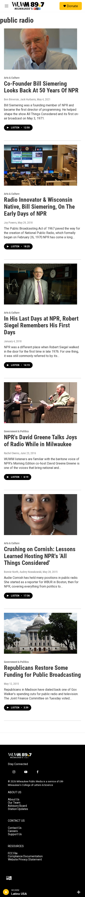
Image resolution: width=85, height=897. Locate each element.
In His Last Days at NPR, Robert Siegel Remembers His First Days (41, 325)
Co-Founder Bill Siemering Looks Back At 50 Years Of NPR (41, 87)
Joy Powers (10, 222)
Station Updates (18, 809)
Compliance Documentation (25, 856)
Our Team (14, 802)
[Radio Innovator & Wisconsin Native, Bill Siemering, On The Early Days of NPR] (40, 165)
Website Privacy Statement (25, 859)
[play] (6, 892)
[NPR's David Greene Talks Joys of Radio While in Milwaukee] (40, 402)
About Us (13, 799)
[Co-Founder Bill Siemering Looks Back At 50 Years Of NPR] (40, 48)
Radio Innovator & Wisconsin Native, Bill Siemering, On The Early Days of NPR (39, 206)
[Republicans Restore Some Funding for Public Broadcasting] (40, 633)
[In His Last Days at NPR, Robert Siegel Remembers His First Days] (40, 284)
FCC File (13, 853)
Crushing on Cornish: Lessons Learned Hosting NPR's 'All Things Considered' (40, 556)
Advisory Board (17, 805)
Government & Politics (16, 431)
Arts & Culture (12, 77)
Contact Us (15, 827)
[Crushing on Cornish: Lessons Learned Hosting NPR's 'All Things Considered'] (40, 514)
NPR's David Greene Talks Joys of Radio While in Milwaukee (40, 441)
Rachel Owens (11, 453)
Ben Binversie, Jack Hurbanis (20, 99)
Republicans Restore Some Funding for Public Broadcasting (42, 671)
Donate (72, 6)
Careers (13, 831)
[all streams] (80, 892)
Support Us (15, 834)
